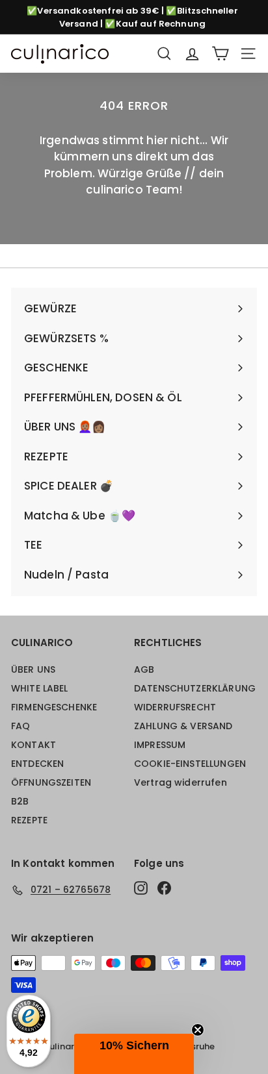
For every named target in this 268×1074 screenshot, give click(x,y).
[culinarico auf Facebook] (164, 887)
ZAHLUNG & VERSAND (183, 725)
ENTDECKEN (37, 763)
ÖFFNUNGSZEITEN (51, 782)
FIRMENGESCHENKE (54, 707)
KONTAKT (33, 744)
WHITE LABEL (39, 688)
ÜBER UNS (33, 669)
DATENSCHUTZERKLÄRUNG (195, 688)
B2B (20, 801)
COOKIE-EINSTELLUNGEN (190, 763)
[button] (134, 1054)
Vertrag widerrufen (180, 782)
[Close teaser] (197, 1029)
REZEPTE (29, 820)
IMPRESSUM (159, 744)
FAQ (20, 725)
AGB (144, 669)
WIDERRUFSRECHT (175, 707)
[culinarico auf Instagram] (141, 887)
